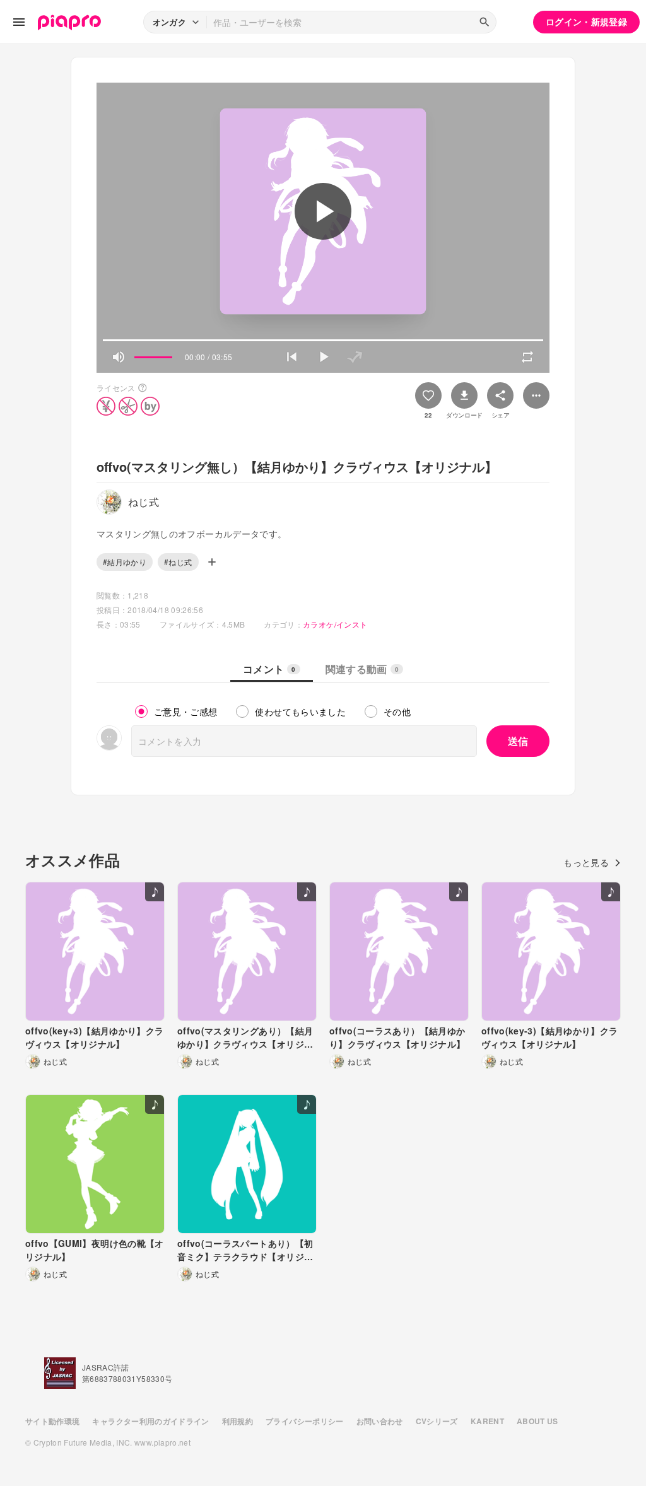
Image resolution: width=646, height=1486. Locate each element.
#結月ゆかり (124, 561)
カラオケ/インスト (335, 624)
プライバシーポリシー (305, 1421)
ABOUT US (537, 1421)
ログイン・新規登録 (586, 21)
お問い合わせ (379, 1421)
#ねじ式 (178, 561)
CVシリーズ (437, 1421)
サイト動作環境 (52, 1421)
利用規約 (237, 1421)
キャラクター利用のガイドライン (150, 1421)
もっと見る (586, 862)
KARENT (487, 1421)
